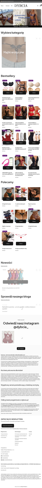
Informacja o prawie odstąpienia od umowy (20, 436)
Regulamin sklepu (16, 428)
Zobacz (8, 92)
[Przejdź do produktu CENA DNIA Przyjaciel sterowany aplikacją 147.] (8, 162)
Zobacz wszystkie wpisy (5, 299)
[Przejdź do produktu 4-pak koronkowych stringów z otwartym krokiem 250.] (21, 193)
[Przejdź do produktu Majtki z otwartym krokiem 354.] (8, 216)
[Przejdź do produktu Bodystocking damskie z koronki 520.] (15, 276)
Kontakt (30, 433)
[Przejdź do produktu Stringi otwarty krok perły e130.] (8, 238)
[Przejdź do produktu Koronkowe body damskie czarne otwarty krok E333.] (34, 162)
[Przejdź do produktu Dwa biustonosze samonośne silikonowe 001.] (8, 87)
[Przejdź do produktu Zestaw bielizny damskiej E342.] (21, 87)
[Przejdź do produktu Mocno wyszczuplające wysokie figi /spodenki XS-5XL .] (34, 137)
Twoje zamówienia (4, 433)
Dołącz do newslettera (8, 425)
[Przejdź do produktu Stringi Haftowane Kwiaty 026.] (8, 193)
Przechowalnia (3, 437)
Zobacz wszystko (4, 266)
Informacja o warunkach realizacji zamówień (21, 439)
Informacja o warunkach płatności (21, 433)
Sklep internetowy (20, 486)
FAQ (29, 435)
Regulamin (17, 443)
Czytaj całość (4, 311)
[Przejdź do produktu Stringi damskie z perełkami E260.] (21, 216)
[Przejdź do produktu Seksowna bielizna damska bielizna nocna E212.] (21, 112)
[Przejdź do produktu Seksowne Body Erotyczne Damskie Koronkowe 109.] (21, 162)
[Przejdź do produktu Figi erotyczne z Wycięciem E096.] (34, 193)
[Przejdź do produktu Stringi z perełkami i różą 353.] (21, 238)
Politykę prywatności (23, 428)
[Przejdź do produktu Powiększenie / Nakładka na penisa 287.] (21, 137)
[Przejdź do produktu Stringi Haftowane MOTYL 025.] (34, 216)
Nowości (16, 444)
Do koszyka (21, 199)
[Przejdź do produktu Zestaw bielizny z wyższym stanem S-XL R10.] (34, 112)
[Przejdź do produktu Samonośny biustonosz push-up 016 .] (34, 87)
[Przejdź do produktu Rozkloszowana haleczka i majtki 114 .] (8, 137)
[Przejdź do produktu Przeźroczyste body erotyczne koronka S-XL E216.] (8, 112)
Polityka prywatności (19, 441)
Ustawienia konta (4, 435)
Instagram (22, 348)
